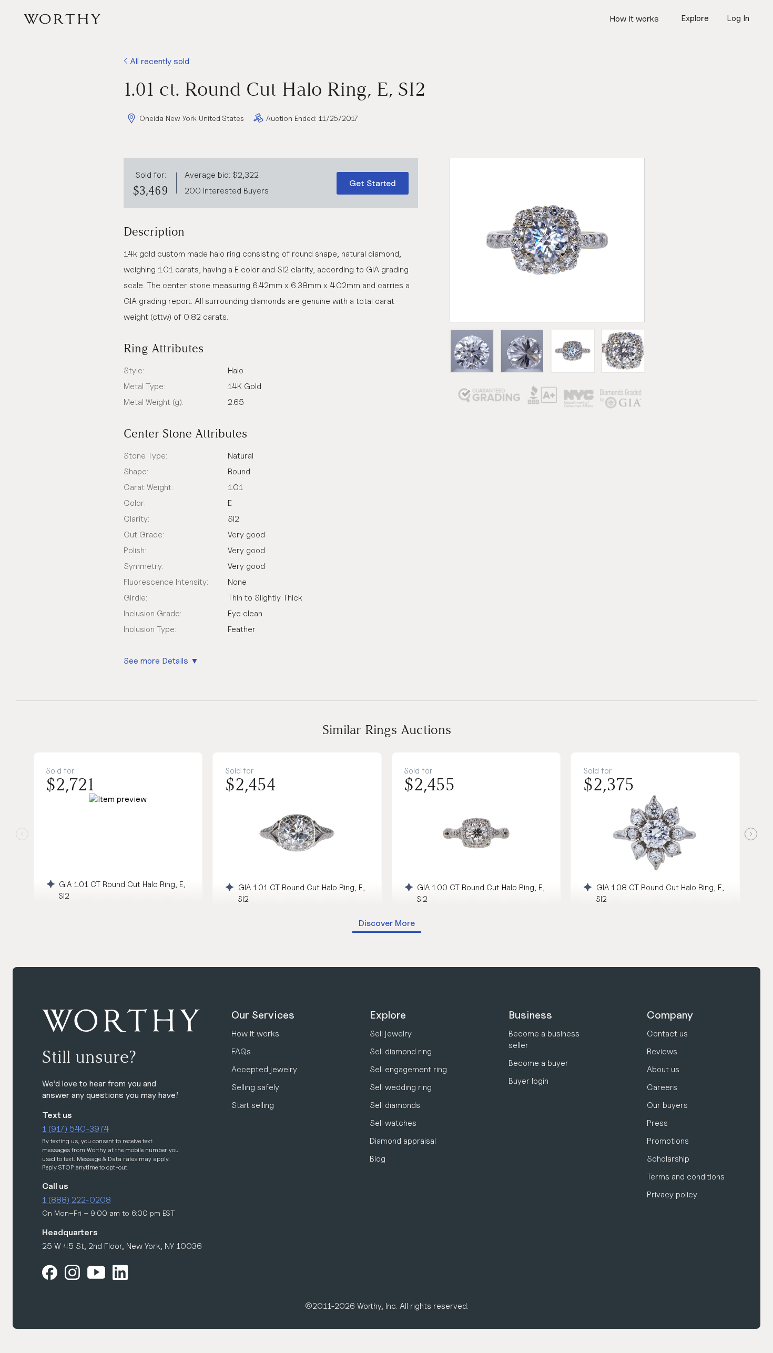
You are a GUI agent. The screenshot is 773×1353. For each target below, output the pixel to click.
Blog (377, 1159)
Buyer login (528, 1081)
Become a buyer (538, 1063)
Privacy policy (672, 1194)
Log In (738, 18)
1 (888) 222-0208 (76, 1200)
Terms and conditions (686, 1177)
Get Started (372, 183)
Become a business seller (543, 1039)
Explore (388, 1015)
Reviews (662, 1051)
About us (663, 1069)
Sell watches (393, 1123)
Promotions (668, 1141)
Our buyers (667, 1105)
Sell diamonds (395, 1105)
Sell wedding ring (401, 1087)
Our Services (262, 1015)
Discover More (387, 923)
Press (657, 1123)
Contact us (667, 1034)
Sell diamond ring (401, 1051)
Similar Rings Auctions (386, 729)
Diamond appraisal (403, 1141)
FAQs (241, 1051)
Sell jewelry (391, 1034)
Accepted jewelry (264, 1069)
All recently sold (158, 61)
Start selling (252, 1105)
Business (530, 1015)
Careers (662, 1087)
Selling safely (255, 1087)
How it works (634, 19)
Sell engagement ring (408, 1069)
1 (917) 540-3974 (75, 1129)
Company (670, 1015)
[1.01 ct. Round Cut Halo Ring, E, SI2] (547, 240)
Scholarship (668, 1159)
